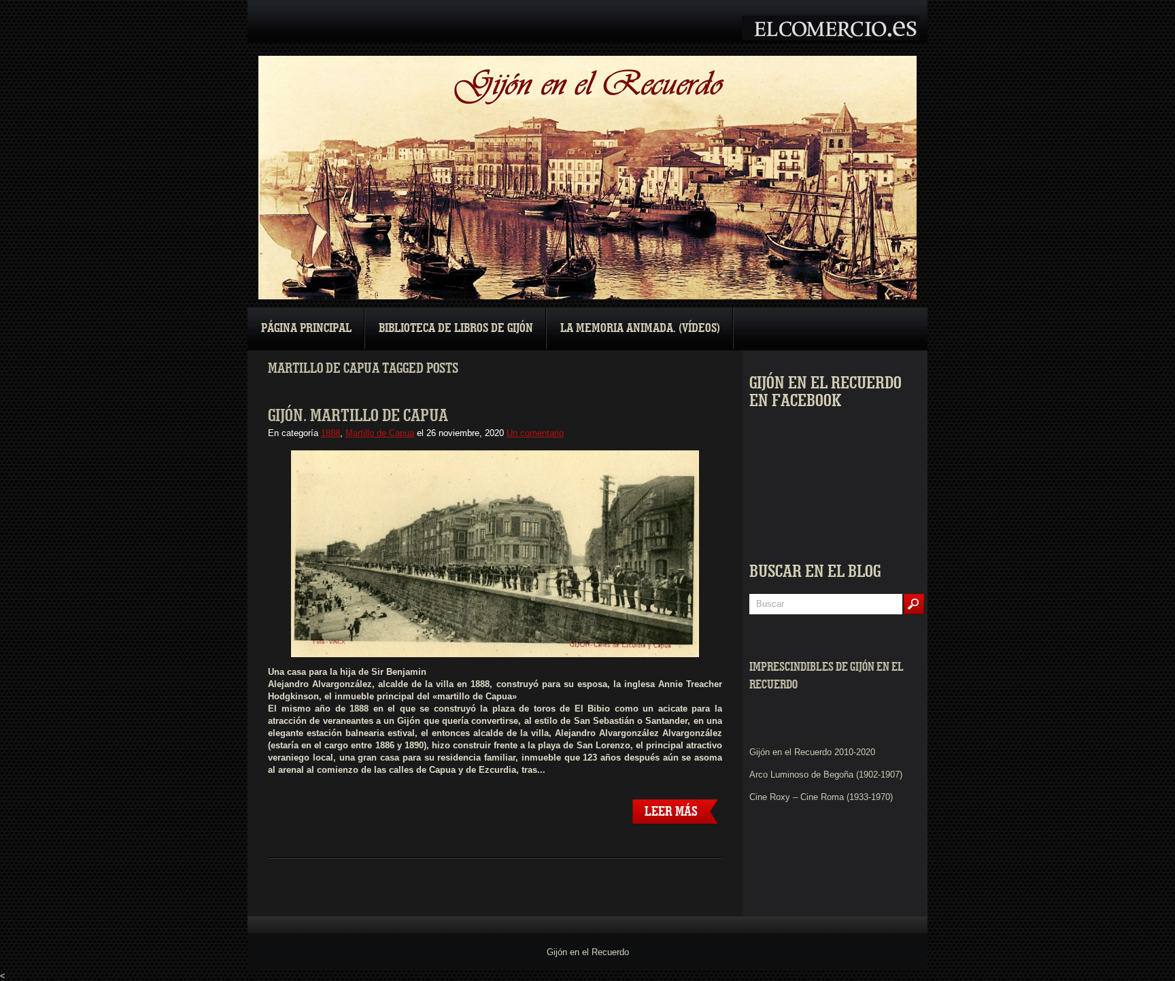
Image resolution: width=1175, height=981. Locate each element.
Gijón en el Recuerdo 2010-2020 (812, 752)
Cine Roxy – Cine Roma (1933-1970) (821, 797)
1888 (330, 433)
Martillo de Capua (379, 433)
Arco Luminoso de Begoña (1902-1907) (825, 774)
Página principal (306, 328)
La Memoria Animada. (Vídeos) (640, 328)
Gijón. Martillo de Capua (358, 416)
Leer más (671, 811)
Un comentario (535, 433)
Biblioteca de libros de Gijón (456, 328)
